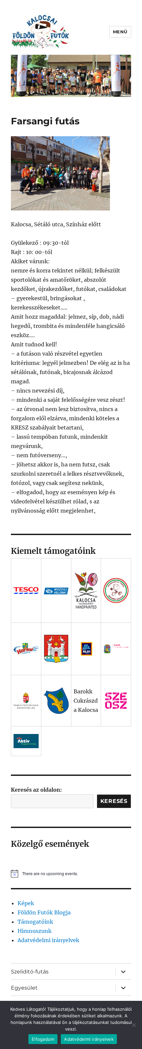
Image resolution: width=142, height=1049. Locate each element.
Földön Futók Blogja (44, 912)
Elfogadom (43, 1039)
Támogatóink (35, 921)
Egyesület (24, 988)
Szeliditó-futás (30, 972)
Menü (120, 31)
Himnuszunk (35, 931)
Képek (26, 903)
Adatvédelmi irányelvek (48, 940)
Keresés (113, 801)
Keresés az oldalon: (36, 789)
